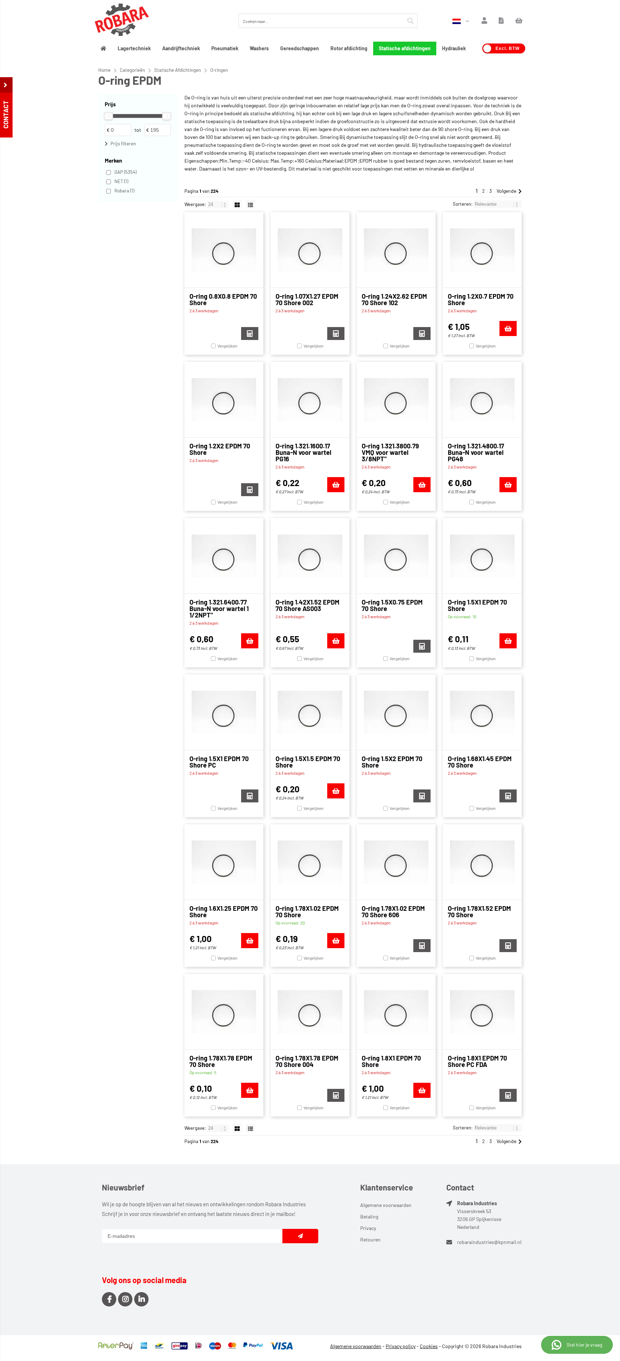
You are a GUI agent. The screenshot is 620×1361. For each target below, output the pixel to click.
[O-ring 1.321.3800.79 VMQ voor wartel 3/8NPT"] (396, 399)
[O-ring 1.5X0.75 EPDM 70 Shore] (396, 555)
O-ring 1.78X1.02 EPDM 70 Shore (307, 911)
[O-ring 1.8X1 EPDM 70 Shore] (396, 1011)
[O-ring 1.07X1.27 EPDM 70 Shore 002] (310, 250)
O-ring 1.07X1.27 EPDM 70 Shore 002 (307, 299)
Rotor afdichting (348, 48)
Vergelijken (227, 345)
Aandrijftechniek (181, 48)
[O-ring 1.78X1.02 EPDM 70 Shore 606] (396, 862)
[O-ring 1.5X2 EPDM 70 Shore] (396, 712)
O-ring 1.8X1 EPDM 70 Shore (391, 1061)
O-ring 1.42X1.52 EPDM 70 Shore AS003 (307, 605)
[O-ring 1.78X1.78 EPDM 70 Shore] (223, 1011)
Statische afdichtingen (405, 48)
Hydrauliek (454, 48)
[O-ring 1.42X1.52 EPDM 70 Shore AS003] (310, 555)
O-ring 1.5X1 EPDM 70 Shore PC (219, 762)
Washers (259, 48)
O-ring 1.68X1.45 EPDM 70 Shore (480, 762)
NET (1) (121, 181)
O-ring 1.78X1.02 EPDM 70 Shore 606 (393, 911)
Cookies (429, 1346)
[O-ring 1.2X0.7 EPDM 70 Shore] (482, 250)
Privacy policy (400, 1346)
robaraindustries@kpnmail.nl (489, 1242)
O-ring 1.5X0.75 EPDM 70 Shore (392, 605)
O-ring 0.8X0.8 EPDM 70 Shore (223, 299)
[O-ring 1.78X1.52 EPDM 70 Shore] (482, 862)
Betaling (369, 1216)
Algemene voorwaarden (386, 1205)
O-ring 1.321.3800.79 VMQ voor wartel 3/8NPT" (390, 452)
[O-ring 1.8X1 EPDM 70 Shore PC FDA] (482, 1011)
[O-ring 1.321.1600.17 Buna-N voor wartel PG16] (310, 399)
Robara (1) (124, 191)
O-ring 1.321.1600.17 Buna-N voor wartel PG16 (303, 452)
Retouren (370, 1239)
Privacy (368, 1228)
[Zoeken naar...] (410, 21)
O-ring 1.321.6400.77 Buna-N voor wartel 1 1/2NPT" (219, 608)
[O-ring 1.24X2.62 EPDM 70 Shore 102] (396, 250)
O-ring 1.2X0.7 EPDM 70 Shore (480, 299)
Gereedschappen (299, 48)
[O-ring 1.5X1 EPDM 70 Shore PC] (223, 712)
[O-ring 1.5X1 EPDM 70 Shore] (482, 555)
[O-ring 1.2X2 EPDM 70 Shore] (223, 399)
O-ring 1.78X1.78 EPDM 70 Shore (220, 1061)
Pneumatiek (224, 48)
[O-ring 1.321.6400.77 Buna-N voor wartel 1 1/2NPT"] (223, 555)
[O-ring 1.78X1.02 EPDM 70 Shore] (310, 862)
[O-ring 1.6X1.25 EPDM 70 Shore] (223, 862)
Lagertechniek (134, 48)
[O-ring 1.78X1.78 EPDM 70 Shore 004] (310, 1011)
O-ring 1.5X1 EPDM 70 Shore (477, 605)
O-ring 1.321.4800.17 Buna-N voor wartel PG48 (476, 452)
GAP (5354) (125, 172)
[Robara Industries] (122, 21)
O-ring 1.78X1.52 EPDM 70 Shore (479, 911)
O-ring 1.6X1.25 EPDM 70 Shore (223, 911)
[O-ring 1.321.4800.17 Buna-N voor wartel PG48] (482, 399)
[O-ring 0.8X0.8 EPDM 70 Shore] (223, 250)
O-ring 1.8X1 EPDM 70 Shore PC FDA (477, 1061)
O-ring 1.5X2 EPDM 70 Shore (392, 762)
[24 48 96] (218, 204)
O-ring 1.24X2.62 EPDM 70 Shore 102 (394, 299)
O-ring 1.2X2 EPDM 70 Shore (219, 449)
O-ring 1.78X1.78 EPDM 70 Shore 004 (307, 1061)
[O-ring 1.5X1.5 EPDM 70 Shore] (310, 712)
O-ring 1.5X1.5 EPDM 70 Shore (308, 762)
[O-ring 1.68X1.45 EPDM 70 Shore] (482, 712)
